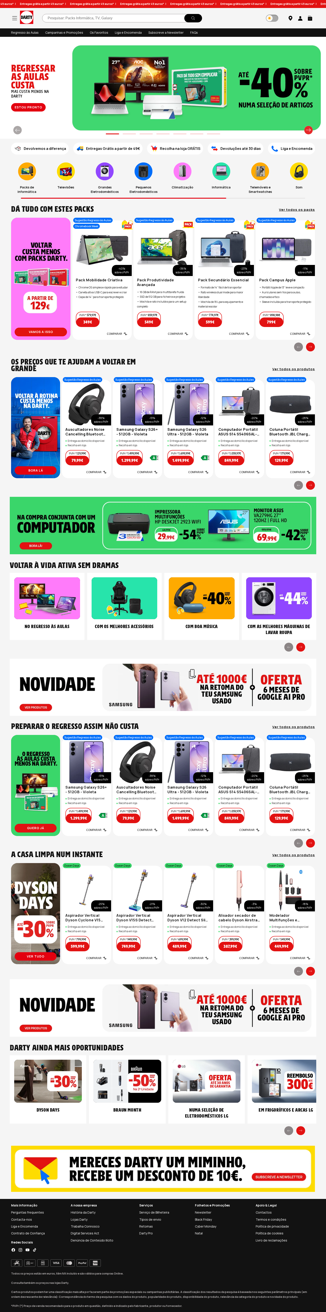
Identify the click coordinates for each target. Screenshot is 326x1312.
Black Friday (203, 1219)
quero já (35, 828)
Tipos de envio (150, 1219)
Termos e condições (271, 1219)
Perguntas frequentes (27, 1212)
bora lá (35, 470)
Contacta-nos (21, 1219)
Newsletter (203, 1212)
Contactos (264, 1212)
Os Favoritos (99, 32)
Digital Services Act (85, 1233)
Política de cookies (269, 1233)
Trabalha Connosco (85, 1226)
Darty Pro (146, 1233)
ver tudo (28, 107)
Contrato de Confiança (28, 1233)
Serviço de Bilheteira (154, 1212)
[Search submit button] (193, 18)
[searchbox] (122, 18)
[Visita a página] (41, 279)
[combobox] (122, 18)
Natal (199, 1233)
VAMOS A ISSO (41, 332)
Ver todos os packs (297, 210)
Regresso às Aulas (25, 32)
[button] (310, 18)
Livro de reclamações (271, 1240)
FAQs (194, 32)
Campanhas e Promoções (64, 32)
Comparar (114, 333)
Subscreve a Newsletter (166, 32)
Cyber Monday (205, 1226)
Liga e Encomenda (128, 32)
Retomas (146, 1226)
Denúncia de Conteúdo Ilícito (92, 1240)
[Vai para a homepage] (26, 18)
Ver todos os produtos (293, 369)
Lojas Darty (79, 1219)
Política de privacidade (272, 1226)
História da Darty (83, 1212)
